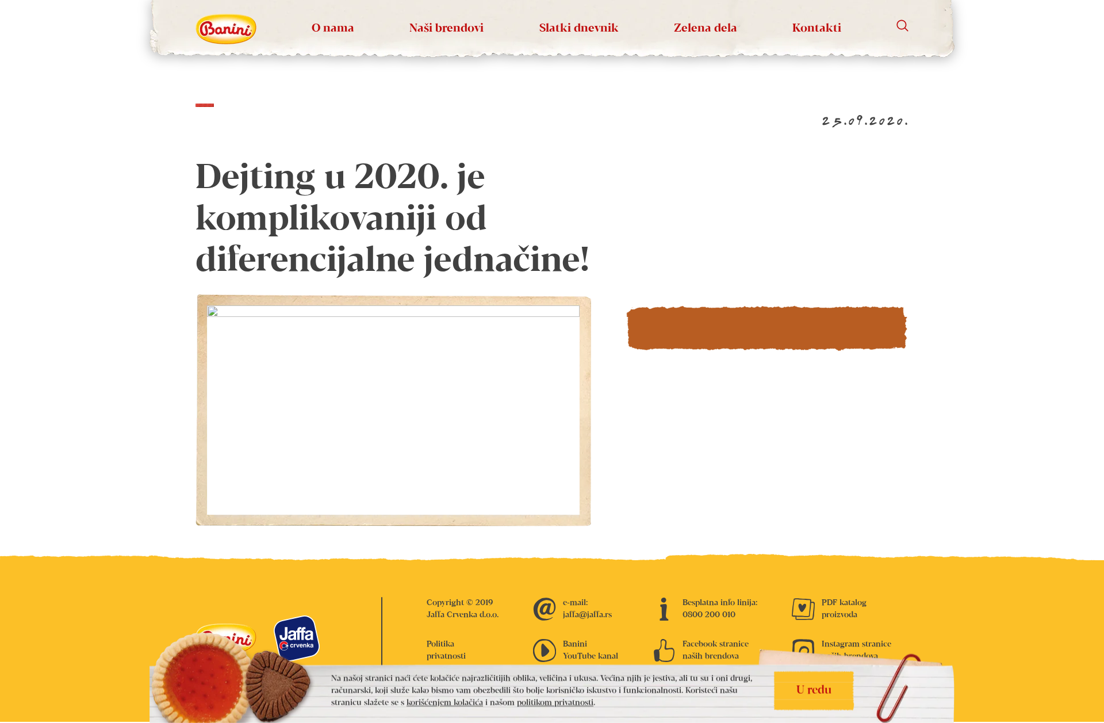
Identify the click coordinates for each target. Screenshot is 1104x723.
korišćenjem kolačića (445, 702)
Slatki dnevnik (579, 28)
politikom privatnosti (555, 702)
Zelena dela (705, 28)
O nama (333, 28)
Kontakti (816, 28)
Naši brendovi (446, 28)
